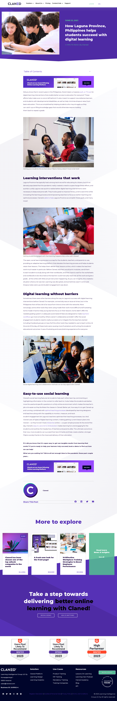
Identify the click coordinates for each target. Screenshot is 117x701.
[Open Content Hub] (62, 3)
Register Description (36, 694)
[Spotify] (20, 693)
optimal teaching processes (55, 410)
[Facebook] (3, 693)
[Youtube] (10, 693)
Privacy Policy (66, 694)
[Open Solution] (33, 3)
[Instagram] (13, 693)
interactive (51, 423)
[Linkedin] (17, 693)
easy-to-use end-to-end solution (45, 426)
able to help (49, 198)
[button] (75, 501)
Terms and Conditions (80, 694)
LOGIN (91, 4)
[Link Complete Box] (15, 554)
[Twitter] (6, 693)
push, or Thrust (85, 92)
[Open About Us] (43, 3)
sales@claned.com (8, 683)
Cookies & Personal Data (52, 694)
